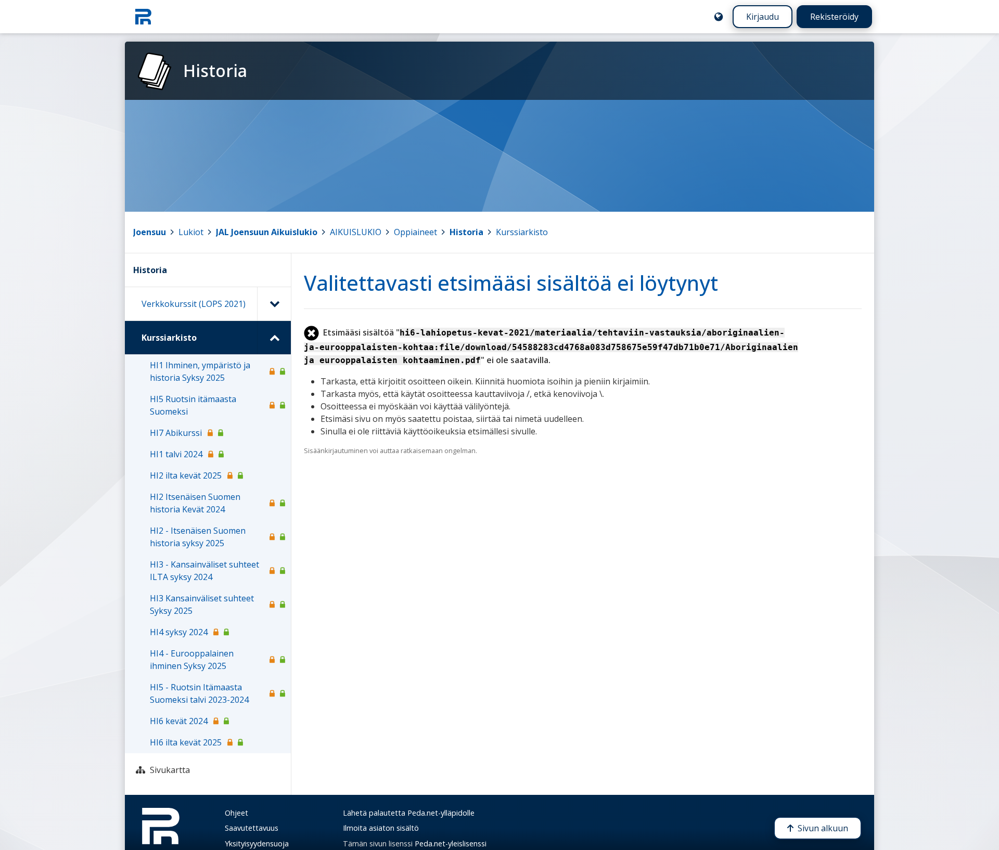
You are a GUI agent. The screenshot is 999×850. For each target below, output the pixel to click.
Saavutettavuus (251, 828)
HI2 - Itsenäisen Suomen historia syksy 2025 (198, 537)
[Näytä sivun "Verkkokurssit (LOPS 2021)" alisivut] (274, 303)
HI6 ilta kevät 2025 (186, 742)
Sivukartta (170, 770)
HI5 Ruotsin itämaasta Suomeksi (193, 405)
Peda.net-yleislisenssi (450, 843)
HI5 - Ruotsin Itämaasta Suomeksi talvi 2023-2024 (199, 693)
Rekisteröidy (834, 16)
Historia (466, 232)
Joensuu (149, 232)
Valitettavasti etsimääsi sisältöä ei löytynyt (511, 282)
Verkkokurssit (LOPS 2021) (194, 304)
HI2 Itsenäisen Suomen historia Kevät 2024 (195, 503)
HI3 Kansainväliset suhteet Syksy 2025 (202, 604)
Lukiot (190, 232)
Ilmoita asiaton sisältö (381, 828)
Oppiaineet (415, 232)
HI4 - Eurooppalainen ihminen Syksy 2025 (192, 660)
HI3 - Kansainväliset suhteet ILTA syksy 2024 (204, 571)
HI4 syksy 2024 (179, 632)
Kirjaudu (762, 16)
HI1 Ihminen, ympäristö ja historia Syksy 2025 (200, 371)
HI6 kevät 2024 (179, 721)
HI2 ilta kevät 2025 (186, 475)
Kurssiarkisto (522, 232)
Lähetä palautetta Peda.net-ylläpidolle (409, 813)
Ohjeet (236, 813)
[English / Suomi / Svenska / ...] (718, 17)
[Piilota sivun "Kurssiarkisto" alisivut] (274, 337)
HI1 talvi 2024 (176, 454)
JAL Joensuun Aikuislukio (266, 232)
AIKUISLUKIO (355, 232)
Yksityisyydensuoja (257, 843)
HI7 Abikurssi (176, 433)
